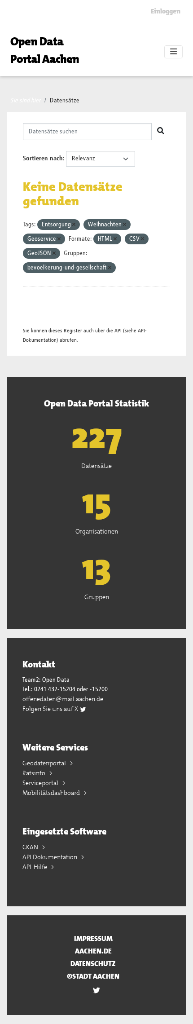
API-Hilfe (35, 867)
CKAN (30, 847)
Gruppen (96, 597)
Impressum (93, 938)
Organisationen (96, 531)
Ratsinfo (34, 773)
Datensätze (64, 100)
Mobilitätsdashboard (51, 793)
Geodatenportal (44, 763)
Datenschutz (93, 963)
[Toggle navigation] (173, 52)
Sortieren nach (43, 158)
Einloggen (165, 11)
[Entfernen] (73, 224)
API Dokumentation (50, 857)
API (118, 331)
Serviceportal (41, 783)
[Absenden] (160, 131)
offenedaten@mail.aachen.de (62, 699)
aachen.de (93, 951)
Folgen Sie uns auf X (50, 709)
